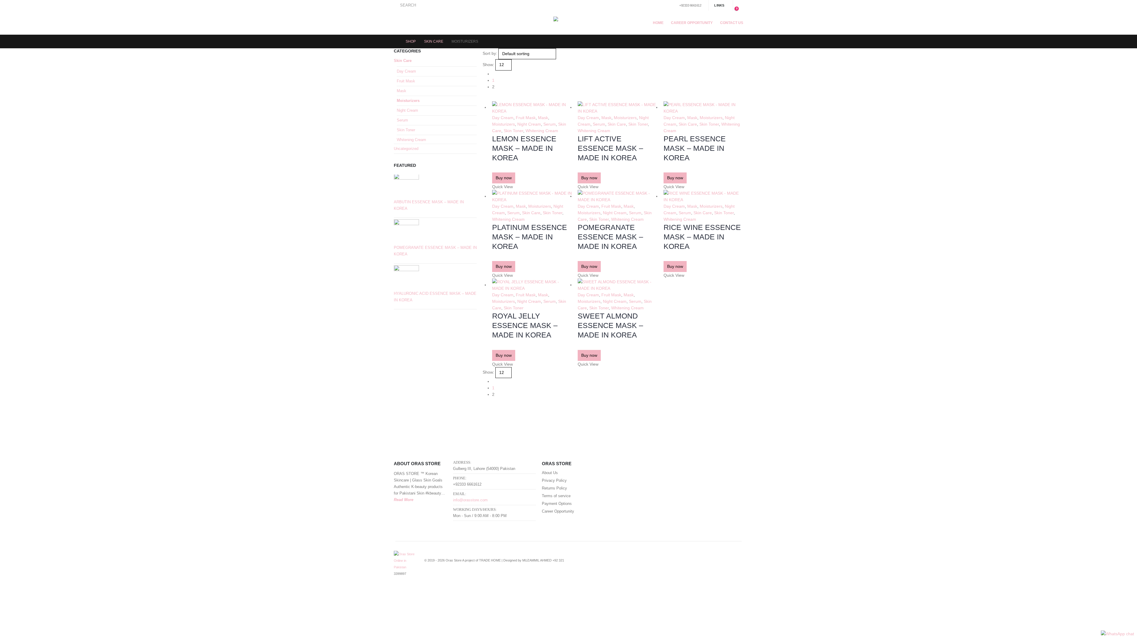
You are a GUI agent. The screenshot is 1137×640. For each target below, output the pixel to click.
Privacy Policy (554, 481)
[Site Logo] (568, 23)
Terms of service (556, 496)
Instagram (733, 563)
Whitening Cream (542, 130)
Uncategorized (406, 148)
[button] (405, 5)
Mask (543, 117)
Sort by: (490, 53)
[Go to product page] (532, 107)
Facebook (700, 563)
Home (658, 23)
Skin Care (617, 124)
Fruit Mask (526, 117)
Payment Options (557, 504)
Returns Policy (554, 488)
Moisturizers (503, 124)
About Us (550, 473)
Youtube (722, 563)
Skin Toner (513, 130)
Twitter (711, 563)
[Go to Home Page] (395, 41)
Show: (488, 64)
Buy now (504, 177)
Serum (549, 124)
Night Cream (529, 124)
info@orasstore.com (470, 500)
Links (719, 5)
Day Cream (502, 117)
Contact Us (731, 23)
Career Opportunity (692, 23)
